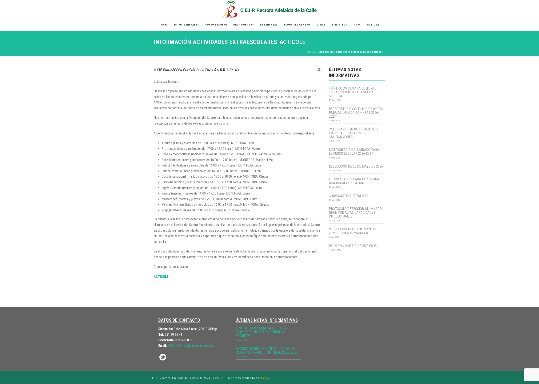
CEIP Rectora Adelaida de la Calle (176, 69)
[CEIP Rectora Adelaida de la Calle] (269, 9)
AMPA (357, 24)
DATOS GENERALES (186, 24)
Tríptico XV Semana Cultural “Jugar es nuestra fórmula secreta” (352, 92)
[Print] (318, 70)
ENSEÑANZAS (269, 24)
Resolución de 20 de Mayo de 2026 (356, 166)
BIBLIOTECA (339, 24)
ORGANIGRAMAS (243, 24)
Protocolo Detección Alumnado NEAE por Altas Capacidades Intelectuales (355, 212)
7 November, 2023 (215, 69)
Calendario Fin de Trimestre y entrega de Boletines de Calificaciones (353, 133)
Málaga (265, 378)
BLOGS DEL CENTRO (297, 24)
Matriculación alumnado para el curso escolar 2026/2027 (354, 151)
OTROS (321, 24)
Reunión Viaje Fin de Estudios (353, 246)
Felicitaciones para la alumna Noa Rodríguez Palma (354, 181)
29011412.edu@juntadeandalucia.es (191, 346)
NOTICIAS (373, 24)
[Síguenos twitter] (162, 357)
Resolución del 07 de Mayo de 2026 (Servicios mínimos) (353, 231)
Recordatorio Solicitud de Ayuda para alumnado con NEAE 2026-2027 (356, 112)
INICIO (164, 24)
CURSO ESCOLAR (216, 24)
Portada (312, 52)
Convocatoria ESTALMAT (348, 196)
